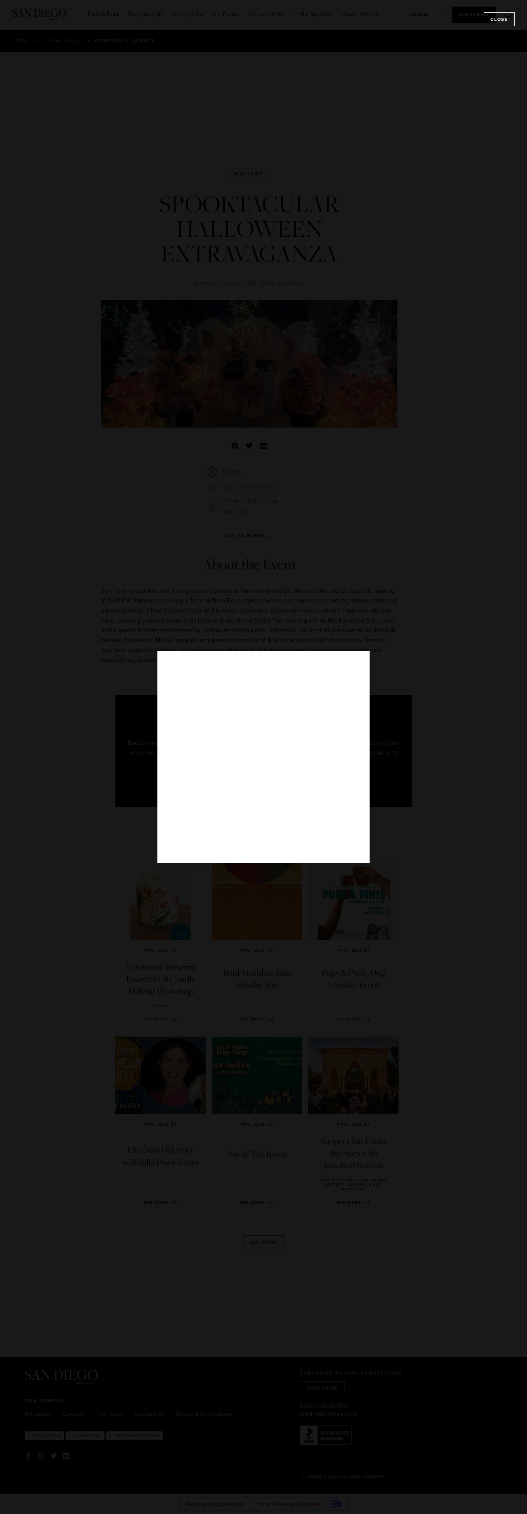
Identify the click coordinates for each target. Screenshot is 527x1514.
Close (499, 19)
